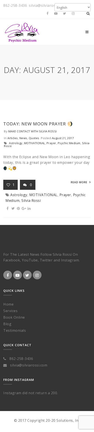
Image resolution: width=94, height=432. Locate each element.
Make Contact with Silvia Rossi (32, 131)
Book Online (14, 317)
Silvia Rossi (31, 200)
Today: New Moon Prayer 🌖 (38, 124)
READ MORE (79, 182)
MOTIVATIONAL (34, 143)
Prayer (51, 143)
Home (8, 304)
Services (10, 310)
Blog (7, 323)
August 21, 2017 (63, 138)
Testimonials (14, 330)
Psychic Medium (69, 143)
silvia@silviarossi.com (47, 5)
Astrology (16, 143)
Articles (12, 138)
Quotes (34, 138)
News (23, 138)
